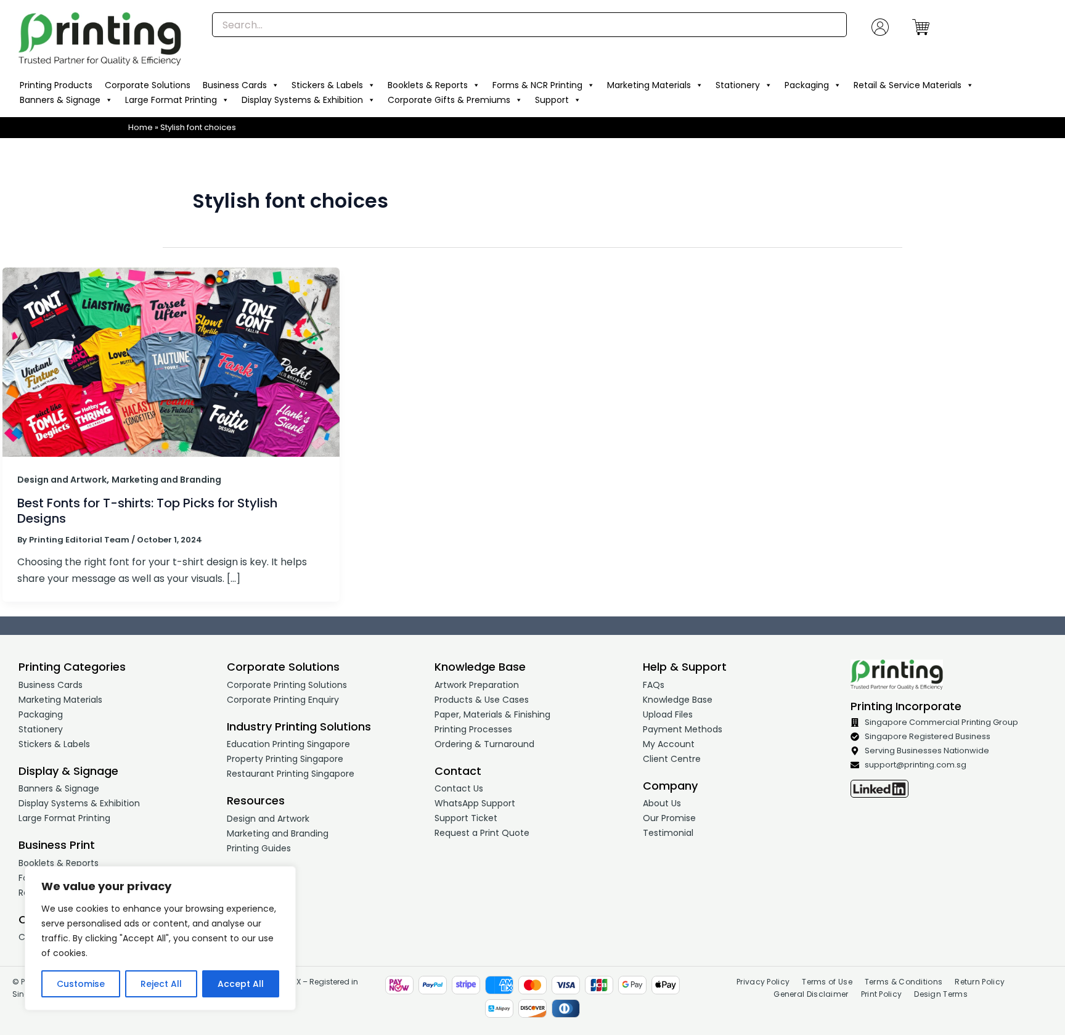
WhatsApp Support (475, 803)
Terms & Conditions (903, 981)
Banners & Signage (60, 100)
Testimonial (668, 833)
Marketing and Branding (166, 479)
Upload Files (668, 714)
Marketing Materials (649, 85)
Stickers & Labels (327, 85)
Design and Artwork (62, 479)
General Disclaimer (810, 994)
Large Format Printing (171, 100)
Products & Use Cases (482, 699)
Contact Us (459, 788)
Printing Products (56, 85)
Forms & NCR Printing (537, 85)
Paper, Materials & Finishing (492, 714)
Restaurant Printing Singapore (290, 773)
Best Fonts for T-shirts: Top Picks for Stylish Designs (147, 510)
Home (140, 127)
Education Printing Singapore (288, 744)
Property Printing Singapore (285, 759)
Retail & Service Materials (907, 85)
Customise (81, 984)
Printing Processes (473, 729)
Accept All (241, 984)
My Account (669, 744)
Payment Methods (682, 729)
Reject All (161, 984)
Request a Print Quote (482, 833)
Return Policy (980, 981)
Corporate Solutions (147, 85)
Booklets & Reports (428, 85)
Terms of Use (827, 981)
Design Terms (941, 994)
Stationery (738, 85)
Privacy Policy (763, 981)
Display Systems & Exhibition (302, 100)
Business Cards (235, 85)
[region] (160, 938)
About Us (662, 803)
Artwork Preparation (477, 685)
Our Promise (669, 818)
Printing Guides (259, 848)
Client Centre (672, 759)
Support (552, 100)
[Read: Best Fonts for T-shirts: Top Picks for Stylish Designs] (171, 361)
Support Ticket (466, 818)
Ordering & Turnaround (484, 744)
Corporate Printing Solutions (287, 685)
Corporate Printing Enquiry (283, 699)
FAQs (653, 685)
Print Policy (881, 994)
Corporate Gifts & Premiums (449, 100)
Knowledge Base (677, 699)
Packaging (807, 85)
